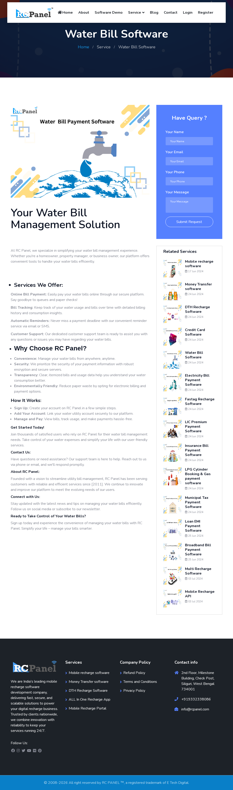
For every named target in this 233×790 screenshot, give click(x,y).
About (83, 12)
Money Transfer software (198, 286)
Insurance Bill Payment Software (197, 450)
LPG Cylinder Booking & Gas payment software (198, 476)
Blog (154, 12)
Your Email (174, 152)
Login (187, 12)
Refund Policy (134, 672)
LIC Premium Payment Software (196, 427)
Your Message (177, 192)
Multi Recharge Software (198, 571)
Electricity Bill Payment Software (197, 380)
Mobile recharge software (199, 264)
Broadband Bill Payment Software (198, 550)
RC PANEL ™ (113, 782)
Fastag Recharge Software (200, 401)
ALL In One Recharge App (89, 699)
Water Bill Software (194, 355)
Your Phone (174, 172)
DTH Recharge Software (197, 309)
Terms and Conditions (140, 681)
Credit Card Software (195, 332)
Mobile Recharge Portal (87, 708)
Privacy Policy (134, 690)
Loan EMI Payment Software (193, 526)
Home (67, 12)
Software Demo (109, 12)
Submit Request (189, 221)
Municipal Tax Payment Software (196, 502)
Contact (170, 12)
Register (205, 12)
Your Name (174, 132)
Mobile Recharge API (200, 594)
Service (134, 12)
